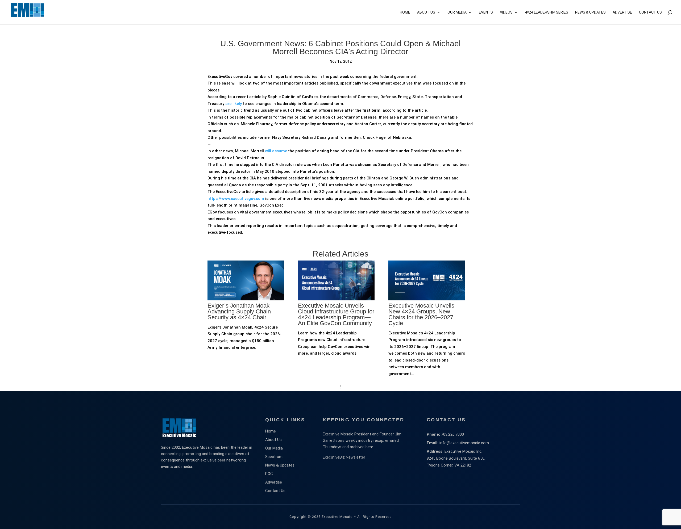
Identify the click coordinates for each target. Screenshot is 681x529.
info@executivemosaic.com (464, 442)
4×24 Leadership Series (546, 12)
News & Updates (590, 12)
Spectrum (274, 456)
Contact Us (650, 12)
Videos (506, 12)
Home (405, 12)
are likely (233, 103)
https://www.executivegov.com (235, 198)
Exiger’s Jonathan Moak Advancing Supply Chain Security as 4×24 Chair (239, 311)
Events (486, 12)
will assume (276, 151)
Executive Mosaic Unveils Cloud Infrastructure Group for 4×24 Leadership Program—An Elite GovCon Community (336, 314)
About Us (426, 12)
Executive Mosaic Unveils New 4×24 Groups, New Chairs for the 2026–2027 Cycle (421, 314)
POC (269, 473)
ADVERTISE (622, 12)
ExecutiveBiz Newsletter (344, 457)
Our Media (457, 12)
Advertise (273, 482)
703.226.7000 (452, 434)
